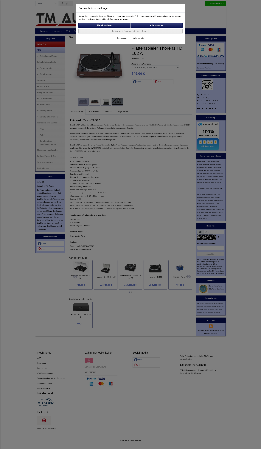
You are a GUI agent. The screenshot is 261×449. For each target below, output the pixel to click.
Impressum (122, 38)
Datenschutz (138, 38)
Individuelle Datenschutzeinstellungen (130, 31)
